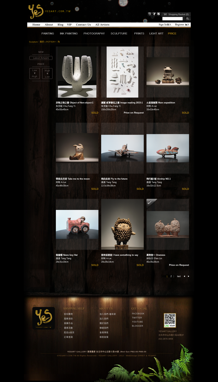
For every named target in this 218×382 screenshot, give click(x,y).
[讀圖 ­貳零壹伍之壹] (122, 72)
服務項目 (68, 319)
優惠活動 (68, 328)
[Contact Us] (83, 25)
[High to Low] (47, 78)
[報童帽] (77, 224)
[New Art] (158, 35)
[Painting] (50, 35)
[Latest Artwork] (40, 59)
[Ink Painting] (71, 35)
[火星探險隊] (167, 72)
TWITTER (137, 318)
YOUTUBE (137, 322)
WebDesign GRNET (135, 356)
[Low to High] (34, 78)
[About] (49, 25)
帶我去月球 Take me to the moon (73, 179)
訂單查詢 (68, 337)
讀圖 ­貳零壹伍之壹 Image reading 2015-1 (122, 102)
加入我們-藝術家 (108, 314)
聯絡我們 (104, 328)
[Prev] (184, 276)
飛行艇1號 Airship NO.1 (158, 179)
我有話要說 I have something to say (119, 255)
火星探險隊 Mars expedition (160, 102)
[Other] (172, 35)
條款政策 (104, 337)
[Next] (188, 276)
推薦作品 (68, 323)
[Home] (36, 25)
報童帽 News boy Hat (66, 255)
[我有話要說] (122, 224)
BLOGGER (137, 326)
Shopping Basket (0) (178, 14)
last (179, 276)
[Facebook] (154, 15)
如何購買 (68, 314)
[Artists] (102, 25)
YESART (49, 11)
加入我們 (104, 319)
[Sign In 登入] (165, 25)
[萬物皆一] (167, 224)
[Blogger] (158, 15)
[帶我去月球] (77, 148)
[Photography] (96, 35)
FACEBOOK (138, 313)
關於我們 (104, 323)
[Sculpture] (121, 35)
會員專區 (104, 332)
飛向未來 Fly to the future (114, 179)
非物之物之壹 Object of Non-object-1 (74, 102)
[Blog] (60, 25)
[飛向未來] (122, 148)
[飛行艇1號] (167, 148)
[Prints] (141, 35)
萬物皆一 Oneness (155, 255)
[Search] (187, 19)
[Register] (182, 25)
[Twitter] (150, 15)
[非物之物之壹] (77, 72)
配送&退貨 (69, 332)
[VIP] (69, 25)
